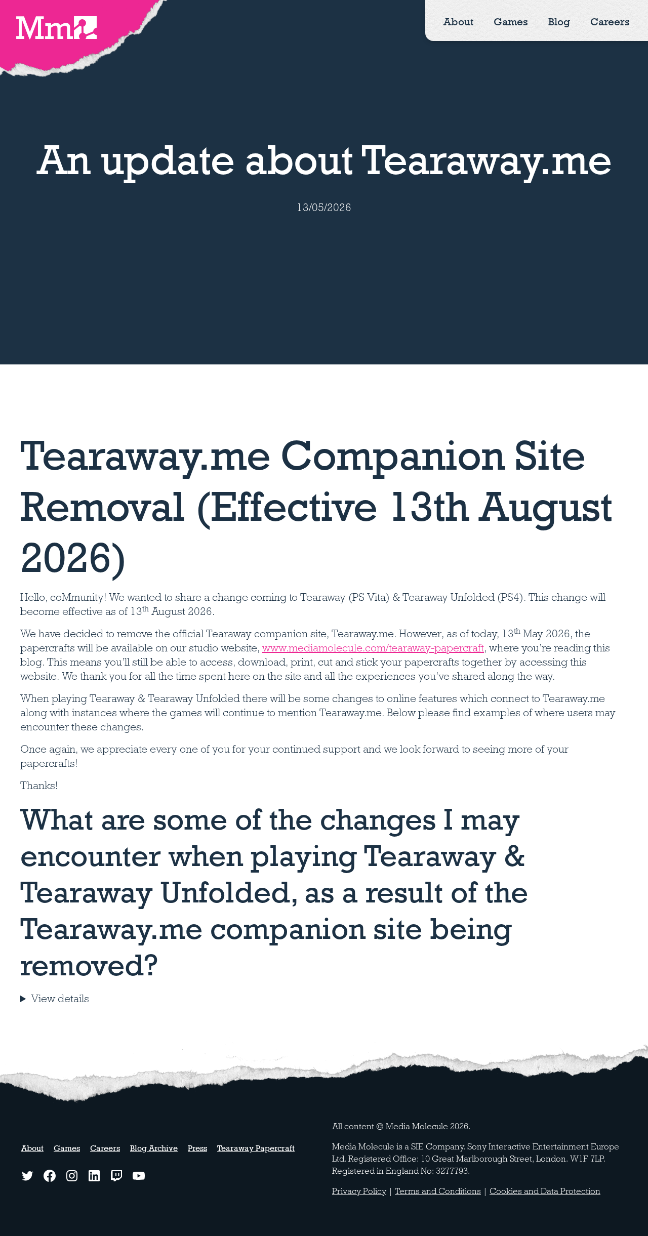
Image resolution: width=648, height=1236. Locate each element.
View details (60, 998)
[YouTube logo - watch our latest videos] (139, 1175)
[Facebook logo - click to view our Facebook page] (49, 1175)
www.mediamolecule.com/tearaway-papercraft (373, 647)
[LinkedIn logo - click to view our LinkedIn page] (94, 1175)
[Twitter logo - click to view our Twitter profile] (27, 1175)
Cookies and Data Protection (545, 1191)
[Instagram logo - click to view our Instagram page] (72, 1175)
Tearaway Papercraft (256, 1148)
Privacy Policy (359, 1191)
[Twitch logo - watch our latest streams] (116, 1175)
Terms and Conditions (438, 1191)
